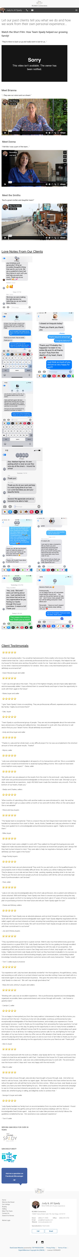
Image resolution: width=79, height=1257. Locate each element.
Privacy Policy (50, 1248)
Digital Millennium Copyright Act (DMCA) (32, 1250)
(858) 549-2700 (64, 1218)
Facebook (37, 1242)
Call (27, 10)
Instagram (42, 1242)
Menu (76, 10)
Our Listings (6, 1204)
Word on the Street (8, 1202)
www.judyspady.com (45, 1222)
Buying (4, 1206)
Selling (4, 1209)
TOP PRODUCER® (38, 1248)
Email (32, 10)
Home (4, 1200)
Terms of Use (62, 1248)
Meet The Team (7, 1211)
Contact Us (5, 1213)
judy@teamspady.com (45, 1220)
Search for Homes (8, 1215)
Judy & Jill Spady (14, 10)
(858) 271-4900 (43, 1218)
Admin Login (6, 1220)
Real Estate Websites (17, 1248)
